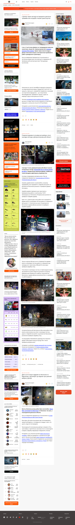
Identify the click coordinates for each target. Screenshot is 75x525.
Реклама (36, 1)
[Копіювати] (52, 24)
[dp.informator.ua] (9, 2)
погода (23, 364)
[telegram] (10, 517)
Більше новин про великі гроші (11, 503)
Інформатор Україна (52, 518)
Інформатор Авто (68, 518)
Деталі (11, 32)
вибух (28, 459)
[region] (11, 112)
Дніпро (23, 1)
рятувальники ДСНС (31, 364)
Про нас (27, 518)
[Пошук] (70, 1)
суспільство (40, 364)
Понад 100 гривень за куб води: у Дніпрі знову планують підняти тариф (40, 8)
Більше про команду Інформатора (63, 221)
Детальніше (11, 271)
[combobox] (7, 109)
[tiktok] (16, 517)
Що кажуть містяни (11, 90)
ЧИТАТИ (11, 471)
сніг (28, 125)
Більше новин (63, 161)
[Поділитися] (49, 24)
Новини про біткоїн (11, 369)
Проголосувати (11, 65)
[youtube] (19, 517)
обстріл (23, 459)
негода (23, 125)
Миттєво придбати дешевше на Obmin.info (63, 185)
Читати (11, 398)
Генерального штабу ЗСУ (13, 229)
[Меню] (16, 2)
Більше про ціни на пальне (11, 339)
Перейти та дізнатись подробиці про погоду (11, 114)
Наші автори (32, 518)
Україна (32, 1)
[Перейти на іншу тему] (68, 1)
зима (32, 125)
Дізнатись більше (11, 139)
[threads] (22, 517)
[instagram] (7, 517)
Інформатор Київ (60, 518)
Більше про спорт (63, 392)
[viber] (13, 517)
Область (27, 1)
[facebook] (4, 517)
